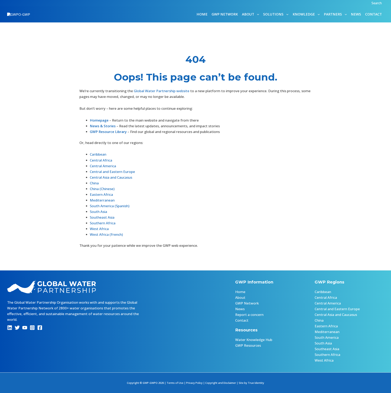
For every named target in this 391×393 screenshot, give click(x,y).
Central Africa (101, 160)
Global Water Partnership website (161, 91)
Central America (103, 166)
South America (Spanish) (109, 206)
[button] (377, 3)
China (94, 183)
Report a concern (249, 314)
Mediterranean (102, 200)
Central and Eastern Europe (112, 171)
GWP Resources (248, 345)
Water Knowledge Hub (253, 339)
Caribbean (98, 154)
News (356, 14)
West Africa (99, 228)
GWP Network (225, 14)
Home (202, 14)
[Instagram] (32, 327)
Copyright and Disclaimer (220, 383)
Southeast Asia (102, 217)
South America (327, 337)
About (240, 297)
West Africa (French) (106, 234)
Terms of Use (175, 383)
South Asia (98, 211)
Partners (333, 14)
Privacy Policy (194, 383)
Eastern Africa (101, 194)
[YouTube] (24, 327)
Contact (373, 14)
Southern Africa (102, 223)
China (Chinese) (102, 188)
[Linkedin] (9, 327)
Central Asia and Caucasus (111, 177)
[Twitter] (17, 327)
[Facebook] (39, 327)
